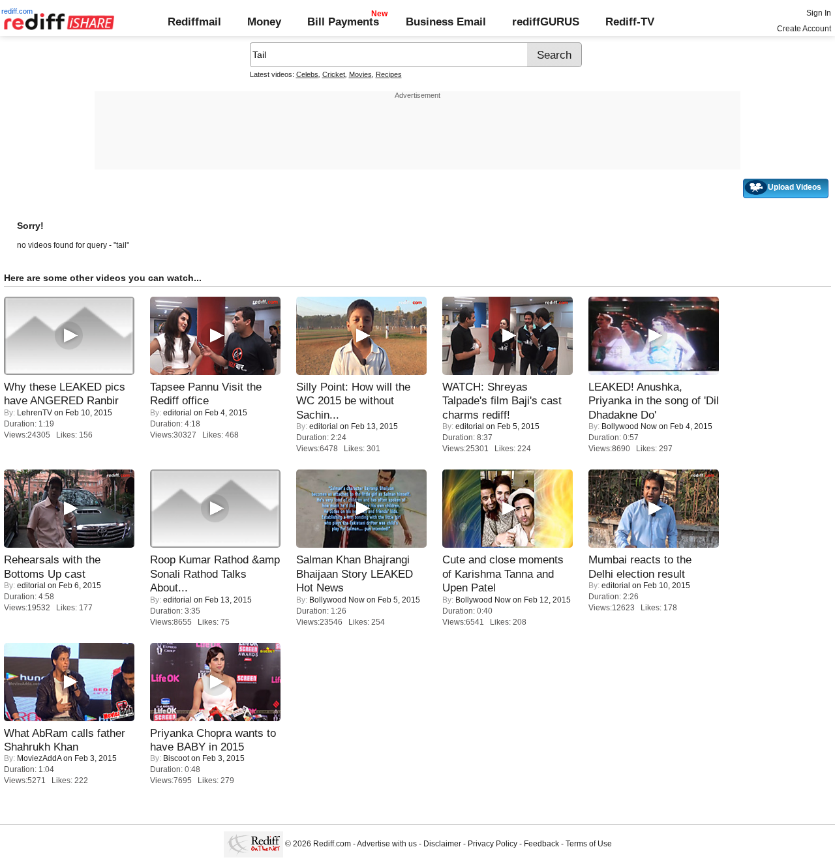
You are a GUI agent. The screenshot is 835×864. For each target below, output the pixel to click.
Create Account (804, 28)
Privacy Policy (492, 843)
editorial (177, 412)
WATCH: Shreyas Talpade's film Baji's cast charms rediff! (502, 401)
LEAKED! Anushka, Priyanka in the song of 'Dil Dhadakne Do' (653, 401)
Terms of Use (589, 843)
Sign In (818, 13)
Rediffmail (194, 21)
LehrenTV (34, 412)
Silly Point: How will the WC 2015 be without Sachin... (353, 401)
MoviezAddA (39, 758)
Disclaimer (442, 843)
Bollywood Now (629, 426)
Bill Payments (343, 21)
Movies (360, 74)
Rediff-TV (629, 21)
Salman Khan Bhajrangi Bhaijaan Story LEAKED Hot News (354, 573)
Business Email (446, 21)
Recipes (389, 74)
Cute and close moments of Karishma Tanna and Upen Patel (503, 573)
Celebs (307, 74)
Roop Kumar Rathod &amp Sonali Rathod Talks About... (215, 573)
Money (264, 21)
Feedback (541, 843)
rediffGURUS (545, 21)
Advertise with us (387, 843)
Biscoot (176, 758)
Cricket (333, 74)
